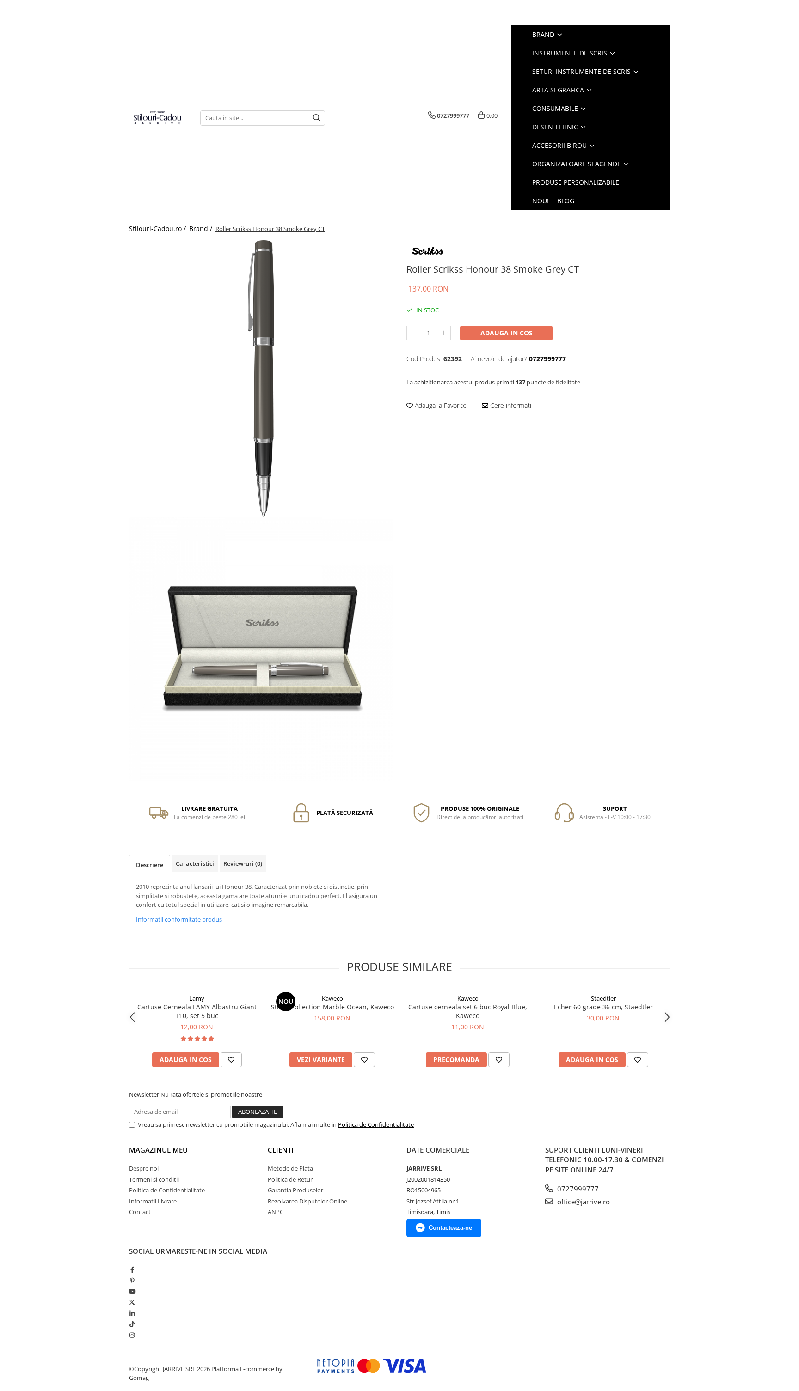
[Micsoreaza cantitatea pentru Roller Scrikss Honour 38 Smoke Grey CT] (413, 333)
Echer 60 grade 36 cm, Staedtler (603, 1006)
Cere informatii (510, 405)
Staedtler (603, 998)
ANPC (275, 1212)
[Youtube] (132, 1291)
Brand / (201, 228)
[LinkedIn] (132, 1313)
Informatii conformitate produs (179, 919)
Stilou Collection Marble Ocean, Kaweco (332, 1006)
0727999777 (577, 1188)
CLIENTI (281, 1149)
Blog (565, 200)
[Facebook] (132, 1269)
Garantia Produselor (295, 1190)
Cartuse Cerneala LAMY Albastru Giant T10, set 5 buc (197, 1011)
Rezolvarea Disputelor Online (307, 1201)
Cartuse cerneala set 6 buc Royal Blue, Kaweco (467, 1011)
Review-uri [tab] (242, 863)
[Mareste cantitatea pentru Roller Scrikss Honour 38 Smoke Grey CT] (444, 333)
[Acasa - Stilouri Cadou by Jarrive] (157, 117)
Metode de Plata (290, 1168)
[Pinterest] (132, 1280)
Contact (140, 1212)
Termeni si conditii (154, 1179)
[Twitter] (132, 1302)
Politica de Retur (290, 1179)
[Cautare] (316, 118)
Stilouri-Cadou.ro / (158, 228)
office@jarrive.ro (582, 1201)
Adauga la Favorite (440, 405)
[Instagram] (132, 1335)
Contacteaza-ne (450, 1227)
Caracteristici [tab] (195, 863)
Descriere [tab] (149, 865)
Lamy (196, 998)
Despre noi (144, 1168)
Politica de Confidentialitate (376, 1124)
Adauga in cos (506, 332)
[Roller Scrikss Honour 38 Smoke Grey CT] (261, 378)
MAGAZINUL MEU (158, 1149)
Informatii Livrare (153, 1201)
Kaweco (332, 998)
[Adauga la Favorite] (231, 1059)
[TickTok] (132, 1324)
